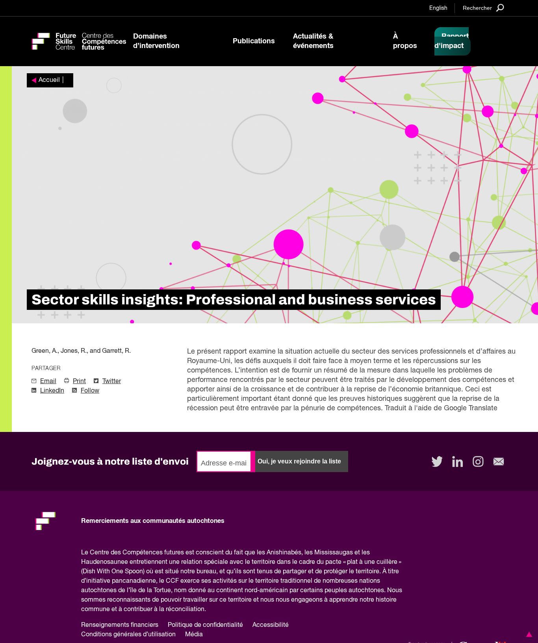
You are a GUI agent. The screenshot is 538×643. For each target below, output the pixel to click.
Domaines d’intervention (156, 41)
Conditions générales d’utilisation (128, 635)
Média (194, 635)
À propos (405, 41)
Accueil (49, 80)
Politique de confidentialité (205, 625)
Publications (254, 41)
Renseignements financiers (119, 625)
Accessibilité (270, 625)
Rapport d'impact (451, 41)
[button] (528, 634)
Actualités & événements (313, 41)
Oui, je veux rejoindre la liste (299, 461)
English (438, 8)
